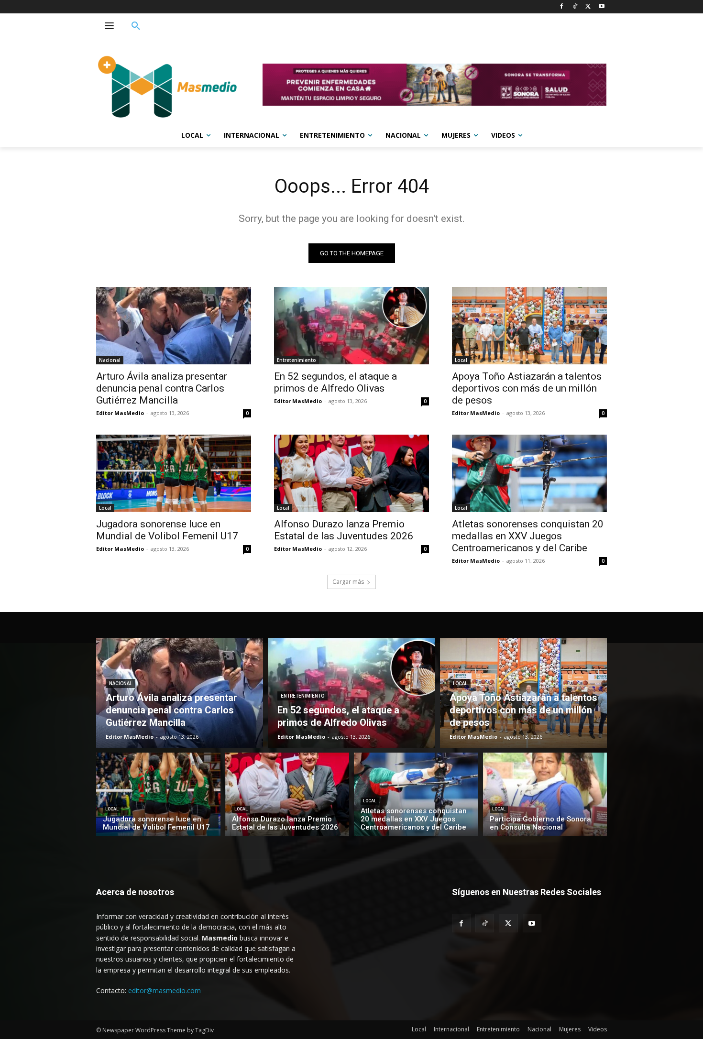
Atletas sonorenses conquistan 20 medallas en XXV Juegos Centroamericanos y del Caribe (528, 536)
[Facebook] (561, 6)
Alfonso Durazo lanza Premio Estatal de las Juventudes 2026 (343, 530)
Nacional (110, 360)
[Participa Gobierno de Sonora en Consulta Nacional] (545, 794)
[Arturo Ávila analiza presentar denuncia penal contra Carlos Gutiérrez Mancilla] (173, 325)
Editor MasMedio (120, 412)
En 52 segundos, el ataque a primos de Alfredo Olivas (335, 382)
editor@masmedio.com (164, 990)
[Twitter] (587, 6)
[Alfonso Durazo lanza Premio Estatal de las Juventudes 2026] (351, 473)
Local (461, 360)
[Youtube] (601, 6)
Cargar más (348, 582)
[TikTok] (575, 6)
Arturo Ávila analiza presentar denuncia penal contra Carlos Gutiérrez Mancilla (161, 388)
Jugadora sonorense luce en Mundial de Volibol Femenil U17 (167, 530)
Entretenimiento (296, 360)
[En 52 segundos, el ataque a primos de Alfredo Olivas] (351, 325)
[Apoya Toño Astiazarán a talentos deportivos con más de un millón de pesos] (529, 325)
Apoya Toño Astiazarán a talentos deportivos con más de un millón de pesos (527, 388)
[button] (135, 26)
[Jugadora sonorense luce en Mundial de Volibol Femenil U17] (173, 473)
